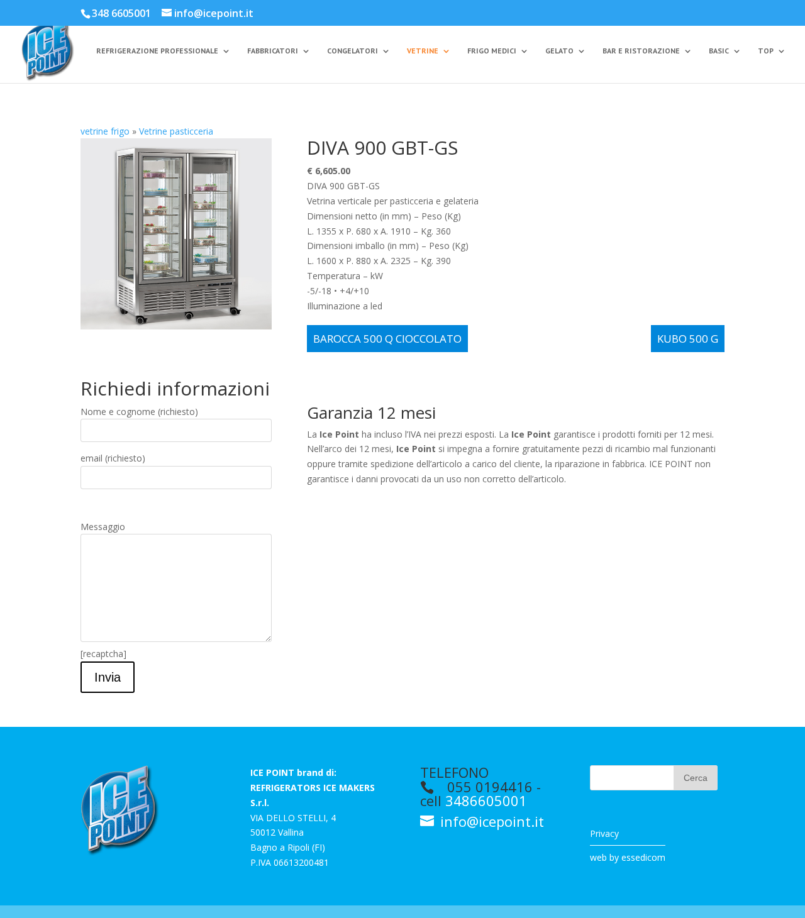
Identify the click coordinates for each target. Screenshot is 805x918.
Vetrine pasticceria (176, 131)
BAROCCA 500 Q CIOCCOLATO (387, 338)
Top (766, 51)
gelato (559, 51)
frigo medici (491, 51)
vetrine (422, 51)
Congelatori (352, 51)
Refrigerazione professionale (157, 51)
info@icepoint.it (490, 821)
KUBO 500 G (687, 338)
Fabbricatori (272, 51)
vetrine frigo (105, 131)
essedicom (643, 857)
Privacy (604, 833)
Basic (719, 51)
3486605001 (486, 800)
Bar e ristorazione (641, 51)
